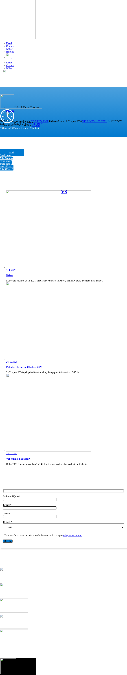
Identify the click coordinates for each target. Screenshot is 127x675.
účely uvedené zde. (72, 535)
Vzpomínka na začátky (18, 458)
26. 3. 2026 (11, 361)
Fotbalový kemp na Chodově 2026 (24, 367)
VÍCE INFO (88, 121)
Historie (10, 51)
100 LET (101, 121)
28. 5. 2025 (11, 453)
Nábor (9, 49)
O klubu (10, 46)
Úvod (9, 43)
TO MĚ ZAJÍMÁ (39, 121)
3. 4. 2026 (11, 270)
